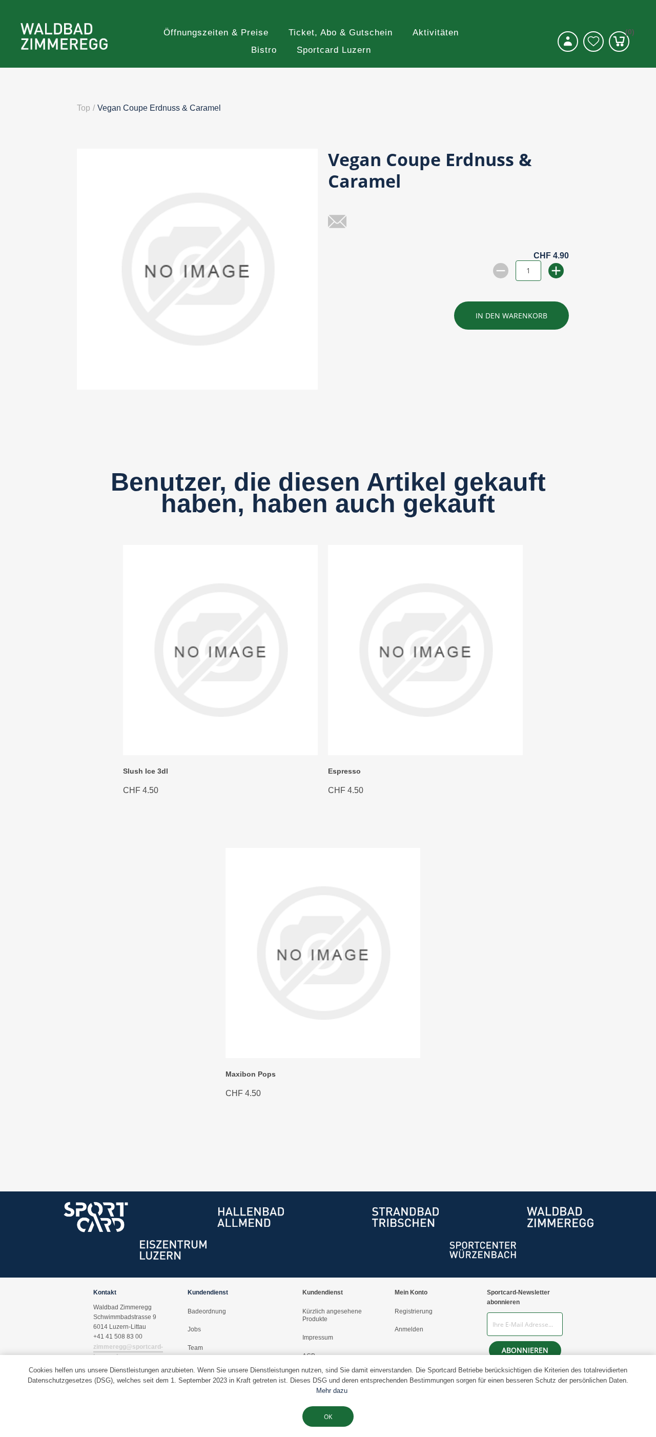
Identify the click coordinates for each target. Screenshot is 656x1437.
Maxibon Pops (250, 1074)
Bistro (264, 50)
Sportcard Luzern (334, 50)
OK (328, 1416)
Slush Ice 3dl (145, 771)
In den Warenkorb (511, 315)
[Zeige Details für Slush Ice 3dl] (220, 752)
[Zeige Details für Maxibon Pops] (322, 1055)
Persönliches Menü (568, 41)
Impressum (317, 1337)
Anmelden (409, 1329)
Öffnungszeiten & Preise (216, 32)
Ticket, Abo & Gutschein (341, 32)
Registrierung (414, 1311)
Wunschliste (593, 41)
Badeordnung (207, 1311)
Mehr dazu (331, 1390)
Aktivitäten (436, 32)
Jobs (194, 1329)
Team (195, 1347)
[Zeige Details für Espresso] (425, 752)
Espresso (344, 771)
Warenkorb (627, 33)
